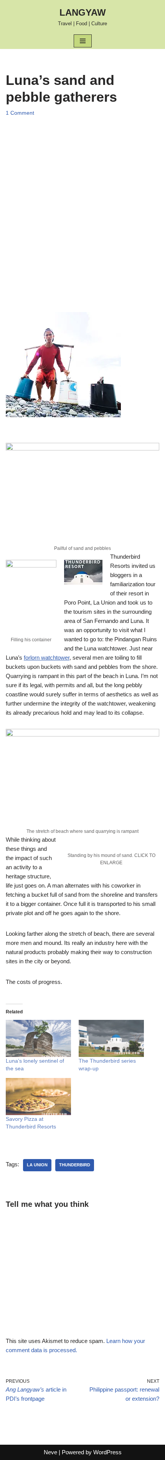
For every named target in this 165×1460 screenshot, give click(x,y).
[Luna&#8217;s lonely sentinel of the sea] (38, 1038)
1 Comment (20, 113)
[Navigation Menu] (83, 40)
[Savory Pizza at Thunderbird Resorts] (38, 1096)
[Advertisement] (82, 207)
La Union (37, 1164)
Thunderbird (74, 1164)
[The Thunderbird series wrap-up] (111, 1038)
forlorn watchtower (46, 657)
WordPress (107, 1452)
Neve (50, 1452)
